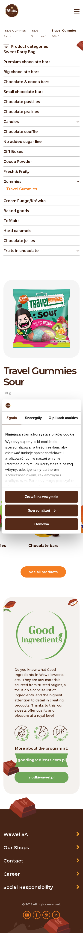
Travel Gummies (21, 189)
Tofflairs (11, 221)
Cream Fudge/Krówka (24, 201)
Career (11, 874)
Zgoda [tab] (11, 418)
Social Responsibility (28, 887)
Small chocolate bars (23, 92)
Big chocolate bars (21, 72)
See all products (43, 572)
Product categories (29, 47)
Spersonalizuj (39, 510)
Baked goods (16, 211)
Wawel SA (15, 834)
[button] (40, 122)
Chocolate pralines (21, 112)
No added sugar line (22, 141)
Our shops (16, 847)
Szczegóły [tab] (33, 418)
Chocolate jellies (19, 241)
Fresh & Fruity (16, 171)
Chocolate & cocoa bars (26, 82)
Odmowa (41, 524)
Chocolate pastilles (21, 102)
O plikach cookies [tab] (63, 418)
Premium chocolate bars (26, 62)
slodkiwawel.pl (41, 777)
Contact (13, 861)
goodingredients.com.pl (42, 760)
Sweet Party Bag (19, 52)
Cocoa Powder (17, 161)
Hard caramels (17, 231)
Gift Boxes (13, 151)
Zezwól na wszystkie (41, 497)
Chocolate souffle (20, 131)
